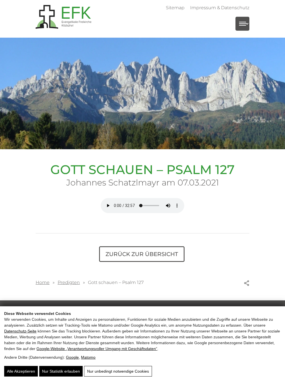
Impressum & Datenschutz (219, 7)
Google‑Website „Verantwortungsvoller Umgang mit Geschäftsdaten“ (96, 348)
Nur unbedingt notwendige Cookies (118, 371)
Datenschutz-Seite (20, 331)
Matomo (88, 357)
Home (43, 282)
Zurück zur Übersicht (141, 254)
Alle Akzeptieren (21, 371)
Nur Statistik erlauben (61, 371)
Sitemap (175, 7)
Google (72, 357)
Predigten (69, 282)
